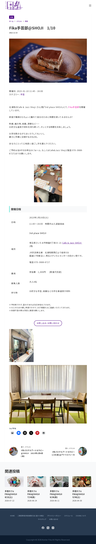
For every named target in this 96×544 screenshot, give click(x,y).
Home (12, 516)
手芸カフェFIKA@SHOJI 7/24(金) (33, 494)
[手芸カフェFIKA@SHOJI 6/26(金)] (59, 481)
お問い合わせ (53, 519)
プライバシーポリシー (54, 516)
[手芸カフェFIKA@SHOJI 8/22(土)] (14, 481)
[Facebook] (43, 528)
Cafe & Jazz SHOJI (72, 242)
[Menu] (90, 5)
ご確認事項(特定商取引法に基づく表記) (31, 516)
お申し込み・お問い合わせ (48, 323)
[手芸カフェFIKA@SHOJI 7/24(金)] (36, 481)
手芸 (11, 17)
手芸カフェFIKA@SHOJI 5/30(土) (78, 494)
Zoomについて (81, 516)
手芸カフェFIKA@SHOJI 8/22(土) (11, 494)
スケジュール (68, 516)
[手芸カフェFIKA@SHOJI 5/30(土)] (81, 481)
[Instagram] (53, 528)
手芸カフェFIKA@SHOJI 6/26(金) (56, 494)
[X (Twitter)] (48, 528)
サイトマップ (42, 519)
